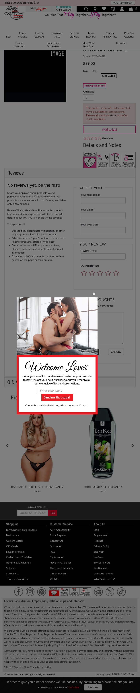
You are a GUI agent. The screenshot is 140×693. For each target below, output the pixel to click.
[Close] (94, 293)
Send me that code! (57, 397)
